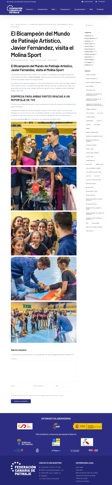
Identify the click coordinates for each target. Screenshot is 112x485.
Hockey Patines (89, 46)
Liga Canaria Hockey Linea (93, 172)
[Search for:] (95, 25)
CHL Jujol (100, 113)
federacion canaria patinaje (94, 136)
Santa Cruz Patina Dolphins (94, 227)
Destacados (88, 35)
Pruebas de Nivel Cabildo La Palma (94, 208)
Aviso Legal (79, 467)
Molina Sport (90, 187)
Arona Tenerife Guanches (93, 82)
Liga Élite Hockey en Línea (93, 179)
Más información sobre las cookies (87, 473)
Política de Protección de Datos (85, 475)
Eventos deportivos (90, 38)
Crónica (88, 124)
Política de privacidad (82, 481)
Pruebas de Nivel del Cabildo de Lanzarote (95, 214)
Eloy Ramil (97, 124)
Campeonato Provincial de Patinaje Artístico (93, 100)
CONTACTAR (88, 1)
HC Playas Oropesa (91, 145)
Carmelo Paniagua (91, 109)
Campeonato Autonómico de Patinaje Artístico (94, 95)
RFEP (87, 223)
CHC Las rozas (90, 113)
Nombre (13, 386)
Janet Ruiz (89, 164)
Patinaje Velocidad (90, 54)
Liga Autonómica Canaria (93, 168)
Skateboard (88, 65)
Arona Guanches (91, 74)
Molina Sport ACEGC (91, 191)
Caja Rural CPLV (90, 90)
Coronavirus (89, 120)
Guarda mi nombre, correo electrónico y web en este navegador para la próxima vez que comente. (38, 395)
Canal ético (79, 470)
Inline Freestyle (89, 49)
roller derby (95, 223)
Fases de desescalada (92, 132)
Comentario (14, 359)
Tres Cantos (89, 230)
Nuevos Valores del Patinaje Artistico (94, 200)
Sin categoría (88, 62)
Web (57, 386)
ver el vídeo (24, 119)
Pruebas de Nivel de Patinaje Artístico (94, 219)
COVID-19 (99, 120)
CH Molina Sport (90, 116)
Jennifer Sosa (99, 164)
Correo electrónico (38, 386)
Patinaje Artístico (41, 60)
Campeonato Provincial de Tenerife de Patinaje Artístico (94, 105)
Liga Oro (88, 175)
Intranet (10, 458)
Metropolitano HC (91, 183)
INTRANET (101, 1)
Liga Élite (97, 175)
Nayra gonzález (90, 195)
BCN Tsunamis (90, 86)
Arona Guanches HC (91, 78)
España (88, 128)
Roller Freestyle (89, 59)
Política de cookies (81, 478)
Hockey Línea (88, 43)
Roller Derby (88, 57)
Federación (88, 41)
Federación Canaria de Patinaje (19, 60)
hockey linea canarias (92, 152)
